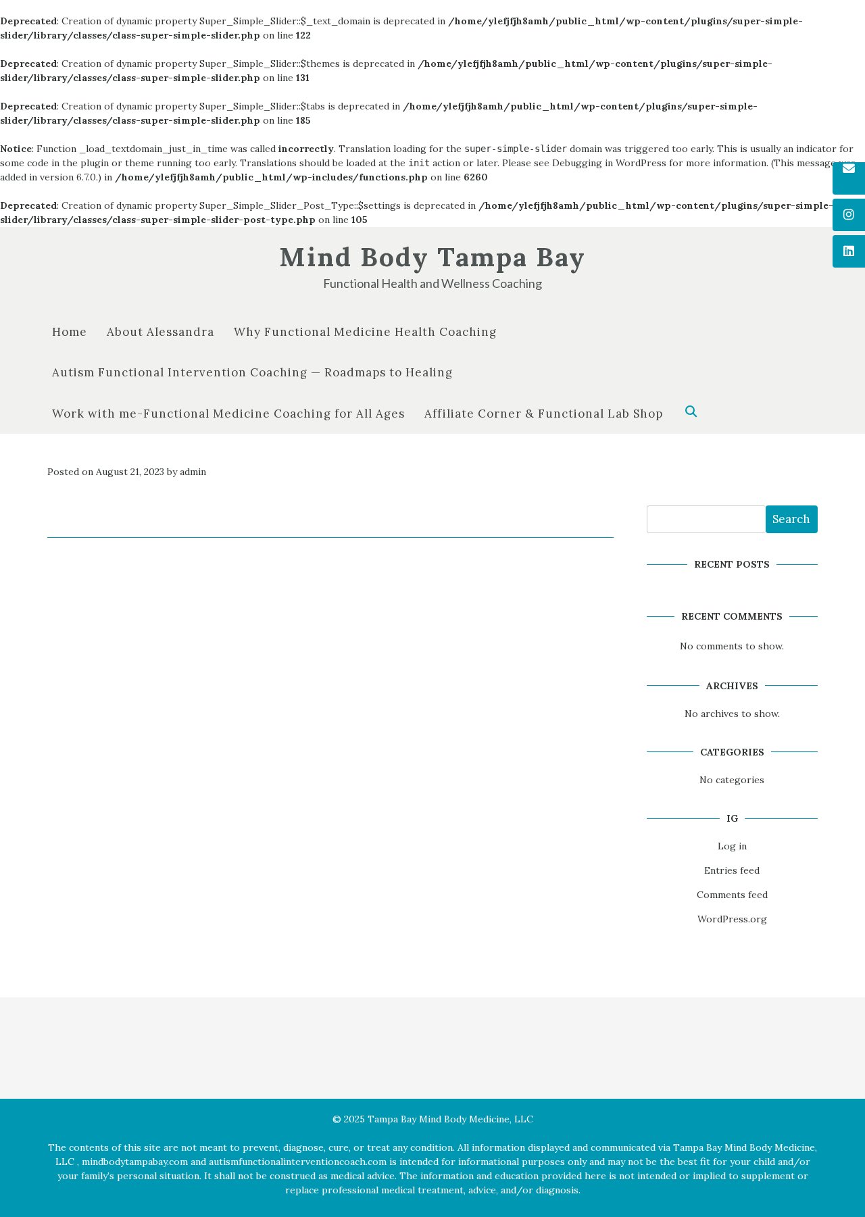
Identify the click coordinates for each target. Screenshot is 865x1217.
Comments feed (732, 895)
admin (193, 472)
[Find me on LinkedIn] (849, 251)
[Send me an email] (849, 179)
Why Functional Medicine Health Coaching (365, 331)
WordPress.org (732, 919)
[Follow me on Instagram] (849, 215)
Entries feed (732, 870)
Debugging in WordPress (609, 163)
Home (69, 331)
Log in (732, 846)
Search (791, 519)
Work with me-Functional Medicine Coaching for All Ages (228, 413)
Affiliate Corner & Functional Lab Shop (543, 413)
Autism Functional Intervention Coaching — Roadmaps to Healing (252, 372)
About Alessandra (160, 331)
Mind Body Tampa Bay (432, 257)
